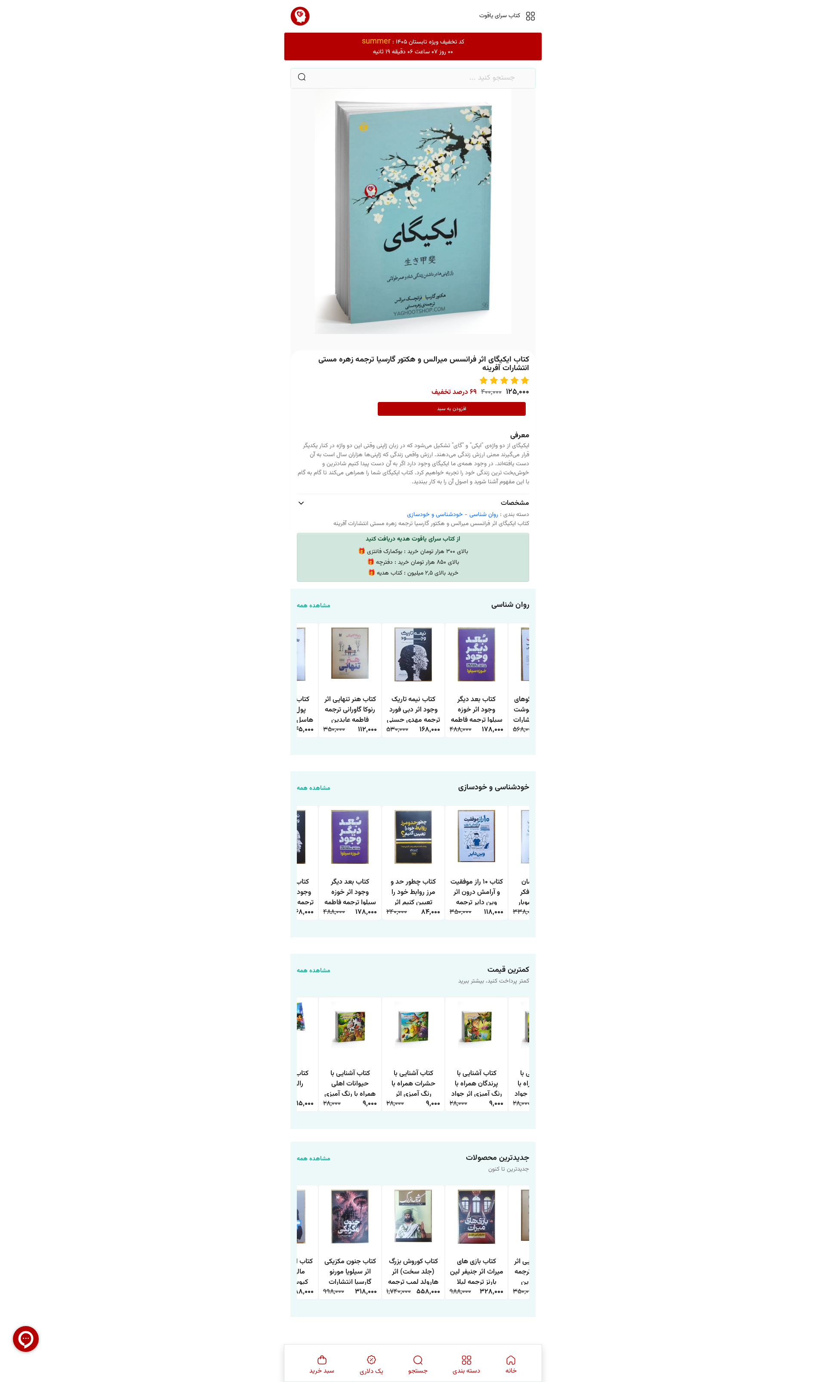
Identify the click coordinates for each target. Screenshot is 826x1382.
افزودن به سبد (451, 409)
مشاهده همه (313, 606)
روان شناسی (483, 514)
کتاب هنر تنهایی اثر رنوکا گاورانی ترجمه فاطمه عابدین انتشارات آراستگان (350, 709)
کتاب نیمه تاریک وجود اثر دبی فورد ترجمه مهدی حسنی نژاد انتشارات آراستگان (413, 709)
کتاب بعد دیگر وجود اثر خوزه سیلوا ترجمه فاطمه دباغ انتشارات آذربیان (476, 709)
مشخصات (515, 503)
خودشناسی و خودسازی (435, 514)
